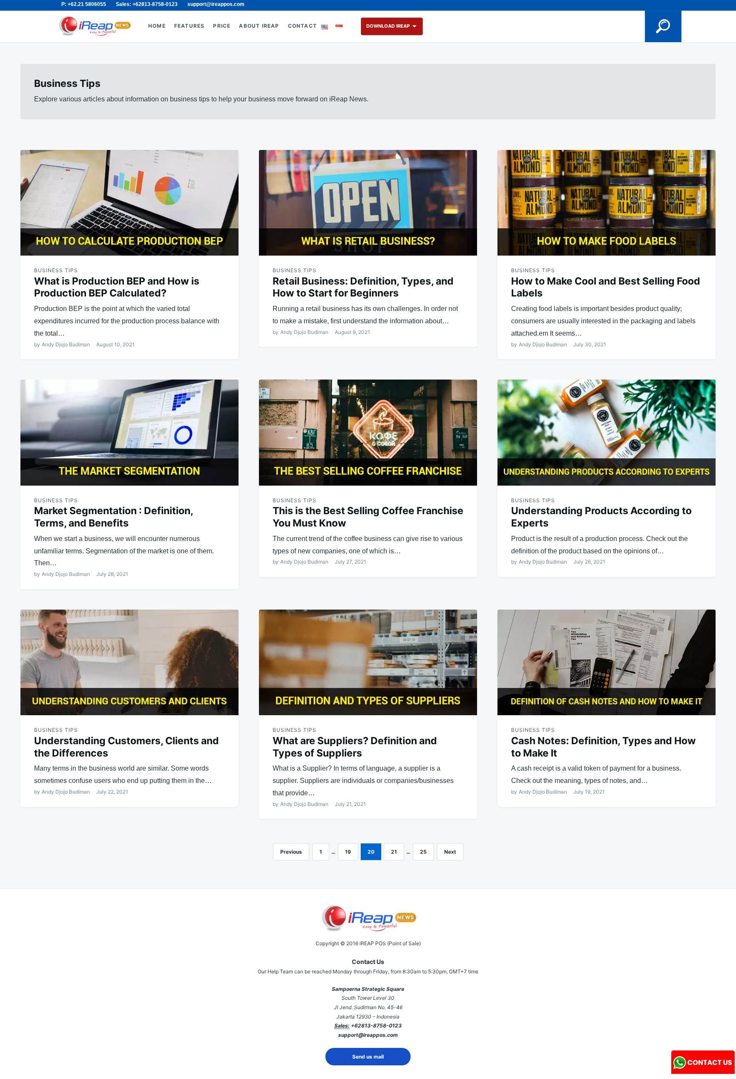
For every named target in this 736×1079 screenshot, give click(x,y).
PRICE (221, 26)
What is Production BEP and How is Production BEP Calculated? (116, 287)
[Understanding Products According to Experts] (606, 432)
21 (394, 852)
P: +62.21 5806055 (83, 4)
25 (423, 852)
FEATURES (189, 26)
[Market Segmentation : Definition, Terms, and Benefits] (129, 432)
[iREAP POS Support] (703, 1071)
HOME (157, 26)
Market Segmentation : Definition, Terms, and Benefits (113, 517)
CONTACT (302, 26)
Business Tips (56, 270)
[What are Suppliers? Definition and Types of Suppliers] (368, 662)
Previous (291, 852)
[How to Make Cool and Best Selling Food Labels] (606, 203)
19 (348, 852)
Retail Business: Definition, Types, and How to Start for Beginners (363, 287)
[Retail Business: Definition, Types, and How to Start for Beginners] (368, 203)
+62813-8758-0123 (376, 1025)
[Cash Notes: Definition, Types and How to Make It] (606, 662)
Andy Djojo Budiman (66, 344)
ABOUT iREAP (259, 26)
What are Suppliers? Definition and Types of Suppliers (355, 747)
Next (450, 852)
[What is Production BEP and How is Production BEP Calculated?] (129, 203)
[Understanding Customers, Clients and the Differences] (129, 662)
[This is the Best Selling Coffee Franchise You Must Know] (368, 432)
